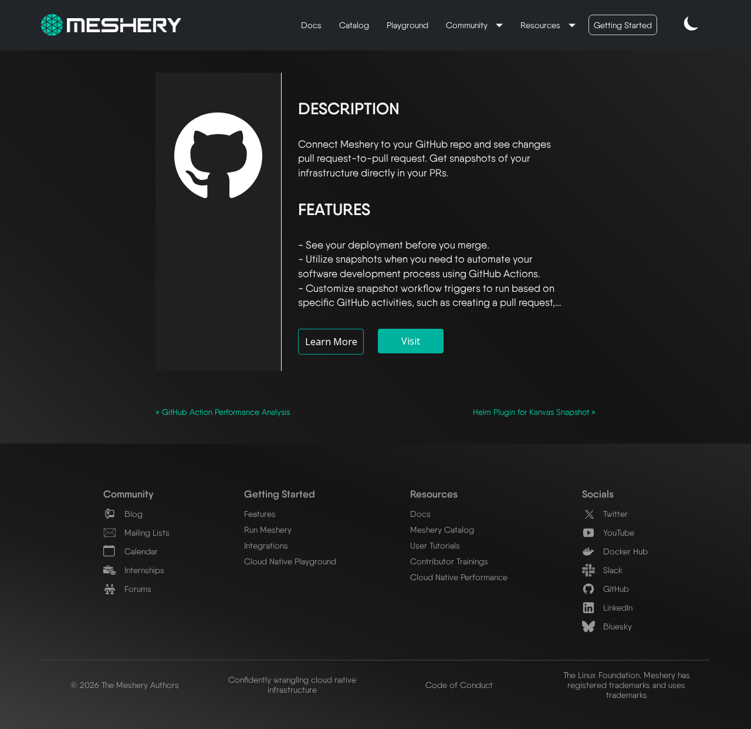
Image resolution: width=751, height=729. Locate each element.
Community (468, 25)
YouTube (617, 532)
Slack (612, 570)
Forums (136, 589)
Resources (541, 25)
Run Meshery (268, 529)
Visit (410, 341)
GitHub (615, 589)
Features (260, 514)
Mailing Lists (146, 532)
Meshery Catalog (442, 529)
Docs (311, 25)
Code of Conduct (459, 685)
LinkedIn (616, 607)
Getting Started (623, 25)
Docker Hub (624, 551)
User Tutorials (435, 545)
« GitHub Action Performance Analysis (222, 412)
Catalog (354, 25)
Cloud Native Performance (459, 577)
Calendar (140, 551)
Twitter (614, 514)
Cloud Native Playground (290, 561)
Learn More (331, 341)
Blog (132, 514)
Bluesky (616, 626)
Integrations (266, 545)
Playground (407, 25)
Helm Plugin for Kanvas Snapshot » (534, 412)
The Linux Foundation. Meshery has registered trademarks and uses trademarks (626, 685)
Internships (143, 570)
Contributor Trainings (449, 561)
